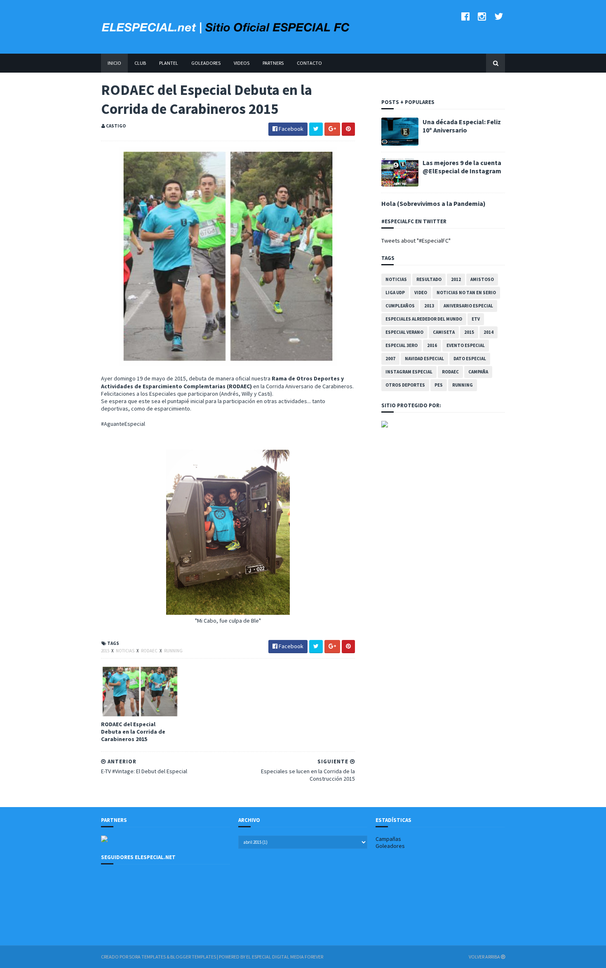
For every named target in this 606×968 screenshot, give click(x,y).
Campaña (478, 372)
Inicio (114, 63)
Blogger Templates (193, 957)
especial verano (404, 332)
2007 (390, 358)
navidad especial (424, 358)
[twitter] (498, 16)
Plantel (168, 63)
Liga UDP (395, 292)
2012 (456, 279)
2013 (429, 306)
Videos (241, 63)
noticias (125, 651)
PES (439, 385)
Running (173, 651)
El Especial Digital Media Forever (284, 957)
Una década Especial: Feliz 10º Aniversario (462, 126)
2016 (432, 345)
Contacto (309, 63)
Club (140, 63)
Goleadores (206, 63)
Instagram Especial (408, 372)
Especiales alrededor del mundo (423, 319)
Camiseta (444, 332)
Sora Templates (147, 957)
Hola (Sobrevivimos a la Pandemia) (433, 203)
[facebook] (465, 16)
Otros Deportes (405, 385)
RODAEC (149, 651)
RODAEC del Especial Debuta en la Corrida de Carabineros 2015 (133, 731)
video (420, 292)
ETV (476, 319)
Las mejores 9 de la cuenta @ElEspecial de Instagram (462, 166)
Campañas (388, 839)
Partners (273, 63)
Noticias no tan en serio (466, 292)
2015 (105, 651)
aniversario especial (468, 306)
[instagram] (482, 16)
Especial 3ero (401, 345)
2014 (488, 332)
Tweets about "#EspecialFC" (416, 240)
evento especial (465, 345)
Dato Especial (469, 358)
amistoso (482, 279)
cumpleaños (400, 306)
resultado (429, 279)
